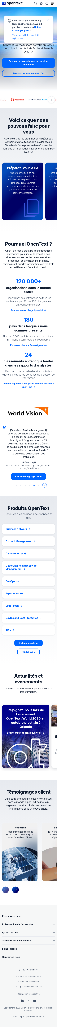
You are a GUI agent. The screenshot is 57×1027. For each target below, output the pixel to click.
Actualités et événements (16, 940)
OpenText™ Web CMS (35, 1016)
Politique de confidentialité (28, 976)
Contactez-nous (11, 957)
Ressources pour (11, 916)
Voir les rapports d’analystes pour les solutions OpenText (28, 385)
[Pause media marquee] (51, 99)
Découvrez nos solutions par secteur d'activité (29, 63)
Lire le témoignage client (28, 476)
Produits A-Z (28, 651)
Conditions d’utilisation (28, 981)
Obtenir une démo (28, 643)
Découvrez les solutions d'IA (28, 73)
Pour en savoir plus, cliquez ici (27, 310)
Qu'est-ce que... (11, 932)
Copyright (8, 1008)
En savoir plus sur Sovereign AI (26, 345)
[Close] (48, 19)
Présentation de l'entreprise (17, 924)
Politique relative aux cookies (28, 986)
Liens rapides (9, 948)
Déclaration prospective (28, 994)
